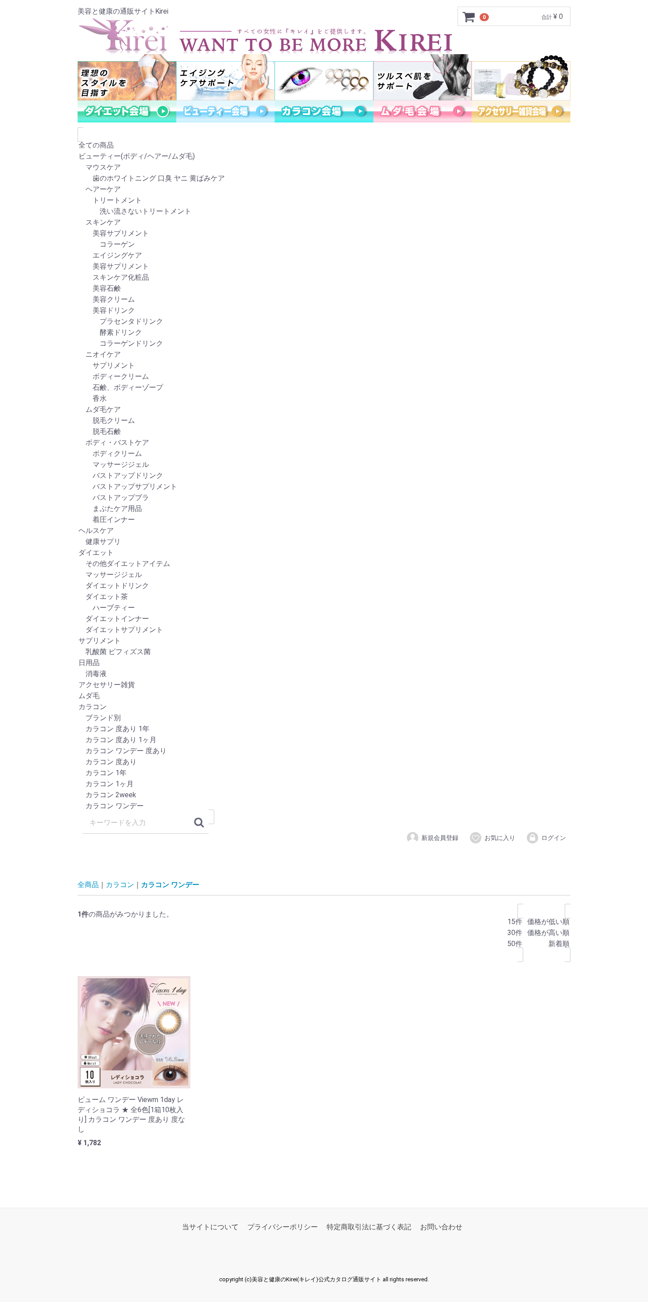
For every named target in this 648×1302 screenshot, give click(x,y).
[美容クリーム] (324, 299)
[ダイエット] (324, 553)
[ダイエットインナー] (324, 619)
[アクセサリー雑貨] (324, 685)
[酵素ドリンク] (324, 332)
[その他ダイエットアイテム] (324, 564)
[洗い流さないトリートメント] (324, 211)
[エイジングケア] (324, 255)
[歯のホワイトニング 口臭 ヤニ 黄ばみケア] (324, 178)
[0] (469, 16)
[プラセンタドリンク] (324, 321)
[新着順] (548, 944)
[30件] (514, 933)
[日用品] (324, 663)
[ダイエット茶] (324, 597)
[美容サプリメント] (324, 233)
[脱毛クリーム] (324, 420)
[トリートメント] (324, 200)
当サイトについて (210, 1227)
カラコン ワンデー (170, 884)
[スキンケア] (324, 222)
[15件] (514, 922)
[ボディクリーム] (324, 453)
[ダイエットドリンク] (324, 586)
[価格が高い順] (548, 933)
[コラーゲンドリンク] (324, 343)
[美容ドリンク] (324, 310)
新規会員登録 (439, 837)
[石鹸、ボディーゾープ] (324, 387)
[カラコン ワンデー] (324, 806)
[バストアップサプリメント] (324, 486)
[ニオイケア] (324, 354)
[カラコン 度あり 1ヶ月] (324, 740)
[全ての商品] (324, 145)
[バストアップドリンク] (324, 475)
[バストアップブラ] (324, 497)
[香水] (324, 398)
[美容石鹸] (324, 288)
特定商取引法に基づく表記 (369, 1227)
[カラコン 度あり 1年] (324, 729)
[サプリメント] (324, 365)
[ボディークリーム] (324, 376)
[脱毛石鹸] (324, 431)
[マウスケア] (324, 167)
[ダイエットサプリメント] (324, 630)
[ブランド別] (324, 718)
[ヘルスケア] (324, 530)
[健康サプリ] (324, 541)
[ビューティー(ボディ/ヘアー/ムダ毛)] (324, 156)
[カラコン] (324, 707)
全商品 (88, 884)
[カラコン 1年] (324, 773)
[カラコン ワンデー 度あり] (324, 751)
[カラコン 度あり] (324, 762)
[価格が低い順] (548, 922)
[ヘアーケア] (324, 189)
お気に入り (499, 837)
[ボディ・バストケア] (324, 442)
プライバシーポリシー (282, 1227)
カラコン (120, 884)
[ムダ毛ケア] (324, 409)
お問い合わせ (441, 1227)
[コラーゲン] (324, 244)
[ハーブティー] (324, 608)
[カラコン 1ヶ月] (324, 784)
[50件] (514, 944)
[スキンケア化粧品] (324, 277)
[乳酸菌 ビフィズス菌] (324, 652)
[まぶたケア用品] (324, 508)
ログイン (553, 837)
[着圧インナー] (324, 519)
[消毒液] (324, 674)
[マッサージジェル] (324, 464)
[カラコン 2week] (324, 795)
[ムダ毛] (324, 696)
